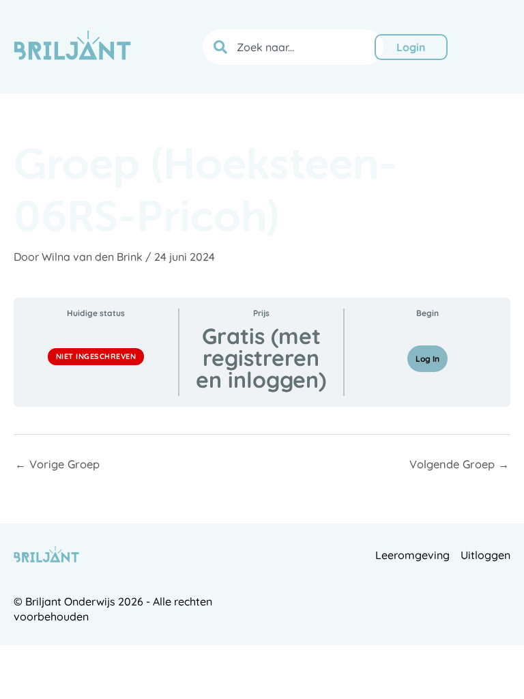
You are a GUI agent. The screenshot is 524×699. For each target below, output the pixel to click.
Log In (427, 359)
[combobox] (293, 47)
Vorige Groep (57, 464)
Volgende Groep (459, 464)
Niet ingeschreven (96, 356)
